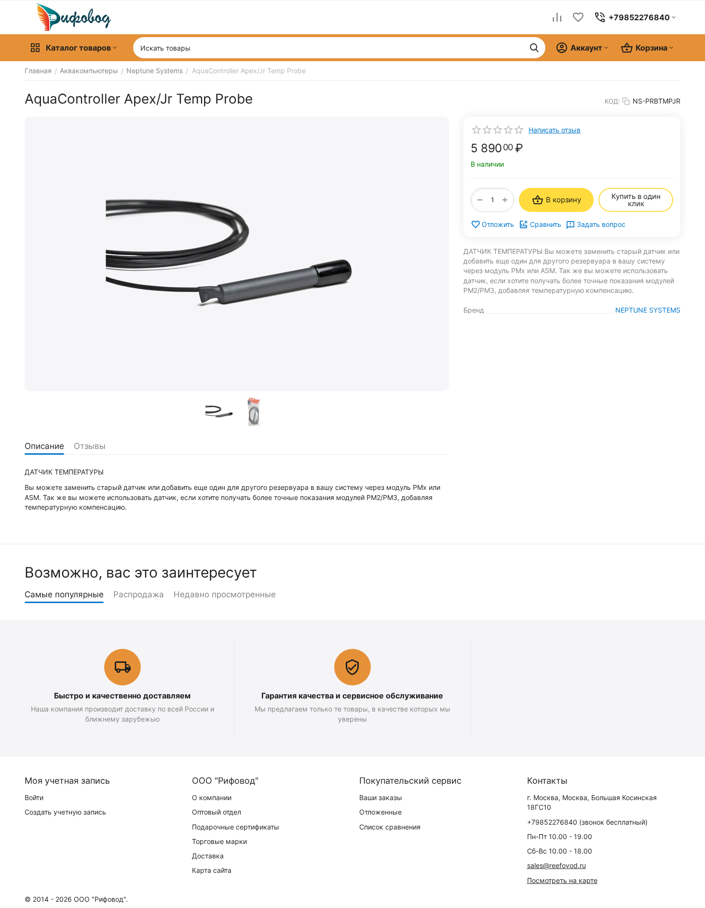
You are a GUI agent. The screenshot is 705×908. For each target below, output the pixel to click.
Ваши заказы (380, 797)
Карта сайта (211, 870)
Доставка (208, 856)
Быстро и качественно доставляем (122, 695)
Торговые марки (219, 841)
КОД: (612, 101)
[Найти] (534, 47)
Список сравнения (389, 827)
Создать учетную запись (65, 812)
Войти (34, 797)
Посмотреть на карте (562, 880)
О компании (211, 797)
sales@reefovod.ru (556, 865)
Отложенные (380, 812)
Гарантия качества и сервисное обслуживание (352, 695)
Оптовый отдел (216, 812)
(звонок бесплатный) (587, 822)
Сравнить (545, 224)
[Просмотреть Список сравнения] (557, 17)
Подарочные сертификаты (235, 827)
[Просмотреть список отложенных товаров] (578, 17)
